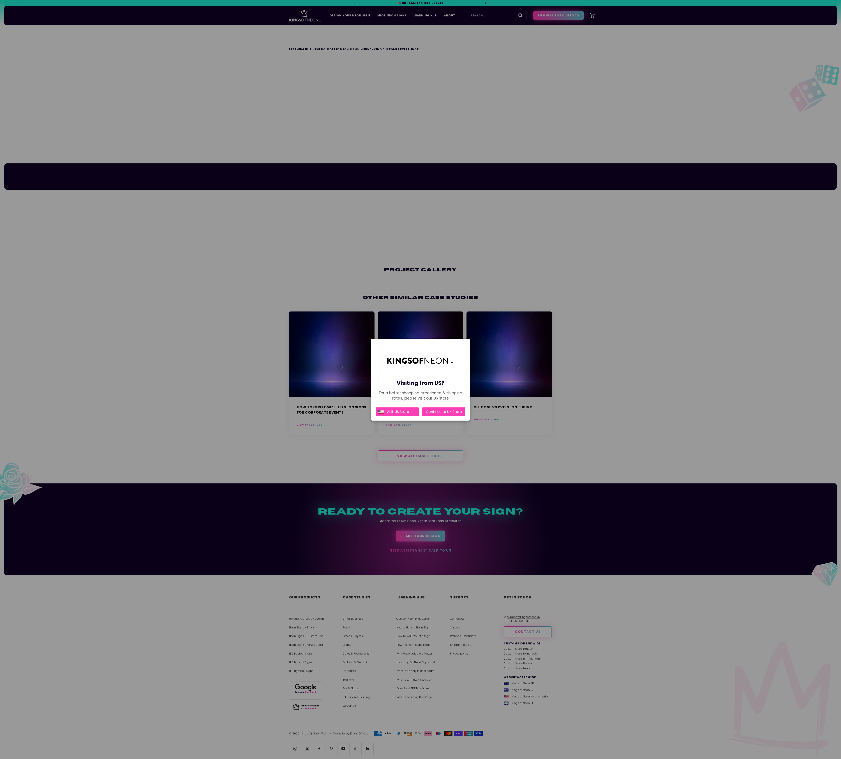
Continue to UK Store (444, 411)
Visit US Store (398, 411)
